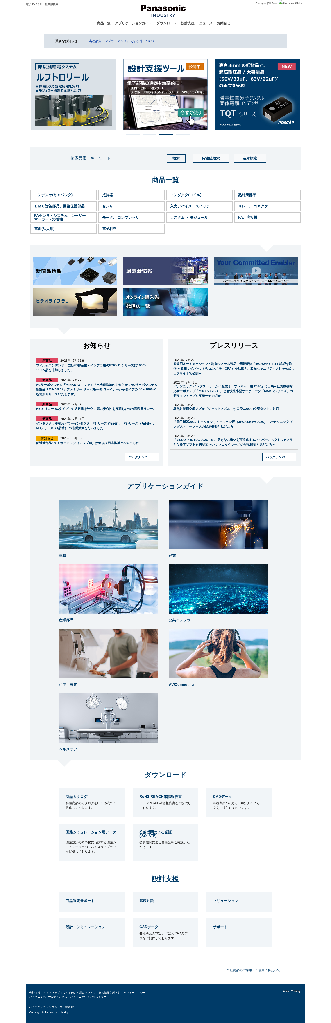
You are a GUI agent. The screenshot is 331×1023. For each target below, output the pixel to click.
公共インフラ (179, 620)
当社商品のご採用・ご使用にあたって (253, 970)
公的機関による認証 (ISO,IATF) (155, 834)
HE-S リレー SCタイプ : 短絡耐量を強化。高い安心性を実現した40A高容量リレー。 (96, 409)
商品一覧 (104, 23)
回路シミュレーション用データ (91, 832)
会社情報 (34, 992)
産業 (172, 555)
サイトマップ (51, 992)
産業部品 (66, 620)
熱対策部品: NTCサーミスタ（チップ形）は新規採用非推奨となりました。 (89, 443)
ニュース (206, 23)
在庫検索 (250, 158)
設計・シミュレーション (85, 927)
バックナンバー (140, 457)
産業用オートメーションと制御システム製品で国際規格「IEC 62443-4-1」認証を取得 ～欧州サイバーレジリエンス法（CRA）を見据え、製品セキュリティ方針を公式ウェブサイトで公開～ (234, 368)
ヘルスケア (68, 749)
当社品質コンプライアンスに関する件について (122, 41)
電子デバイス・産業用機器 (42, 4)
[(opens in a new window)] (165, 271)
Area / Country (292, 991)
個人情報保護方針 (109, 992)
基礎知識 (146, 901)
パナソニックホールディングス (48, 996)
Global (299, 3)
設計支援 (188, 23)
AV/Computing (181, 684)
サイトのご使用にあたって (79, 992)
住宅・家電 (68, 684)
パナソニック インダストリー (88, 996)
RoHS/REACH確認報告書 (160, 797)
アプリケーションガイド (133, 23)
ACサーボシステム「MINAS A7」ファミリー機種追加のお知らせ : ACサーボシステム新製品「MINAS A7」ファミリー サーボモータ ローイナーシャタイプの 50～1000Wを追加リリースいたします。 (96, 389)
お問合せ (223, 23)
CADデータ (222, 797)
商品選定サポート (80, 901)
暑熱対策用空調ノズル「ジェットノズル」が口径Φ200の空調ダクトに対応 (226, 409)
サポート (220, 927)
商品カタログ (76, 797)
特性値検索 (211, 158)
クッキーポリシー (266, 3)
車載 (62, 555)
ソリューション (225, 901)
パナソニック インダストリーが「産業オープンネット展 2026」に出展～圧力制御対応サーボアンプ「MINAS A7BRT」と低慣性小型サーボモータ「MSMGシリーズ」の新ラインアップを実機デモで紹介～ (233, 390)
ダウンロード (166, 23)
